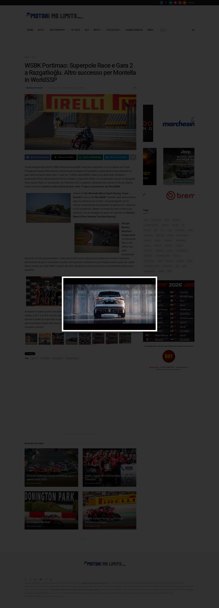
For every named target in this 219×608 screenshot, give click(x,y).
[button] (153, 281)
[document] (109, 304)
